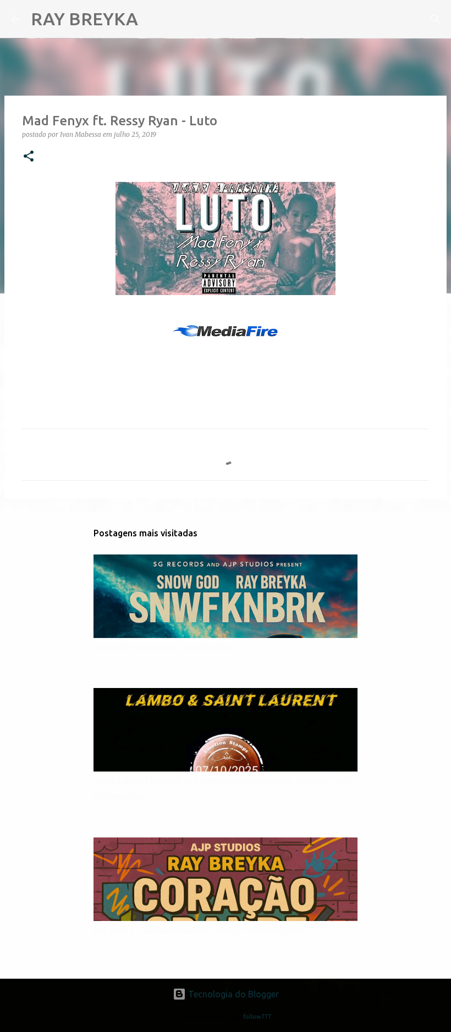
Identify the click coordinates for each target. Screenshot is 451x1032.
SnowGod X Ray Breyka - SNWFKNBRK (162, 647)
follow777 (257, 1016)
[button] (28, 156)
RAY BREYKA (84, 19)
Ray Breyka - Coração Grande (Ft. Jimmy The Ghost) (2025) (199, 930)
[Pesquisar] (153, 19)
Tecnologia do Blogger (232, 994)
